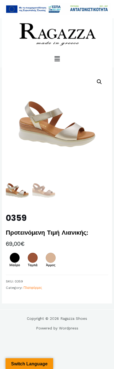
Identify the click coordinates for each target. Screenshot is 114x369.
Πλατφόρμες (33, 288)
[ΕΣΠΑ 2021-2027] (57, 9)
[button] (57, 59)
